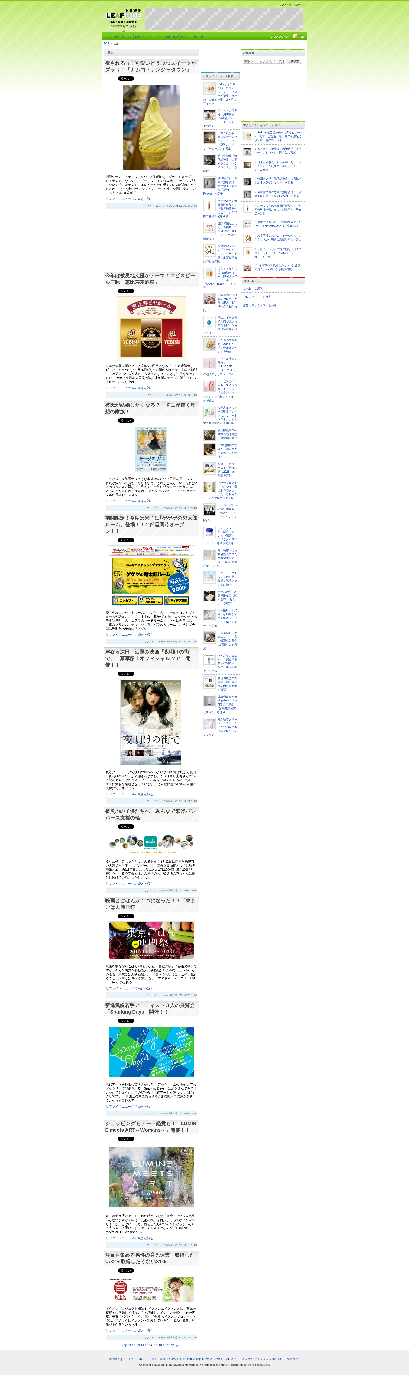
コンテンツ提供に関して (270, 1359)
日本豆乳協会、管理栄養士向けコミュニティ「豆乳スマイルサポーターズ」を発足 (220, 141)
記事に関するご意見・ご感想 (205, 1359)
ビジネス (127, 36)
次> (178, 1345)
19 (164, 1345)
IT (190, 36)
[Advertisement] (223, 18)
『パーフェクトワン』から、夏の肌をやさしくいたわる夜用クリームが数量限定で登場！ (220, 490)
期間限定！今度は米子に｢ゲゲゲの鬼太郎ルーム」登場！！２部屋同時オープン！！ (151, 524)
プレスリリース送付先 (257, 296)
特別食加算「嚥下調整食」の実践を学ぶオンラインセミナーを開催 (220, 163)
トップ (108, 36)
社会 (183, 36)
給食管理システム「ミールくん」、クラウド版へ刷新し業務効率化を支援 (220, 253)
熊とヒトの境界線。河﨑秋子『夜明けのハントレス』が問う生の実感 (220, 118)
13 (138, 1345)
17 (156, 1345)
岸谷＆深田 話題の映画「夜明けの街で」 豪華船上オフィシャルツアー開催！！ (147, 658)
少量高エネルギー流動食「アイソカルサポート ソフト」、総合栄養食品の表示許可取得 (220, 415)
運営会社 (292, 1359)
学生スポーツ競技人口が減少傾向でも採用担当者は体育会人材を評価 (220, 325)
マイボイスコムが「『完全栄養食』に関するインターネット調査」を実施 (220, 663)
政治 (137, 36)
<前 (125, 1345)
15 (146, 1345)
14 (142, 1345)
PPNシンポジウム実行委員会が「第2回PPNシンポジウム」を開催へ (220, 513)
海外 (175, 36)
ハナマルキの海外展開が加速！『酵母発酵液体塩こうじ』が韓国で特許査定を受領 (220, 208)
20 (168, 1345)
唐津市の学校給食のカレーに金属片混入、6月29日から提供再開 (220, 302)
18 (160, 1345)
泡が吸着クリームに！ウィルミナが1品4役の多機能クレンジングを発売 (220, 727)
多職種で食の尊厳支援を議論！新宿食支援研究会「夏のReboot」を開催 (220, 186)
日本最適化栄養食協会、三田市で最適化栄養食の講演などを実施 (220, 640)
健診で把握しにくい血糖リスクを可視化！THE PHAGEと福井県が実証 (220, 231)
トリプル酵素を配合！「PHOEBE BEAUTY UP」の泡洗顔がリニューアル (220, 366)
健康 (168, 36)
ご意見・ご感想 (253, 288)
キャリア (148, 36)
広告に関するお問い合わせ (260, 305)
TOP (106, 43)
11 (129, 1345)
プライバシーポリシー (136, 1359)
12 (133, 1345)
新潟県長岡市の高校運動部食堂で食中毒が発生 (227, 434)
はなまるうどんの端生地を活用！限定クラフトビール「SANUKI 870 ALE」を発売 (278, 253)
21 (173, 1345)
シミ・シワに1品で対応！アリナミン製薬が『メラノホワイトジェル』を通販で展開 (220, 535)
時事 (117, 36)
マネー (159, 36)
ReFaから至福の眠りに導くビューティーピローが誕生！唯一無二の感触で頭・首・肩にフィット (278, 136)
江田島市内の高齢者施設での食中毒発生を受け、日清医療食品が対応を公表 (220, 558)
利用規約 (115, 1359)
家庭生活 (198, 36)
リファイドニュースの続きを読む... (131, 199)
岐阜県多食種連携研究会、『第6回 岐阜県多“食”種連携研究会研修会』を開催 (220, 704)
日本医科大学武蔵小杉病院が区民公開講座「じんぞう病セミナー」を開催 (220, 618)
